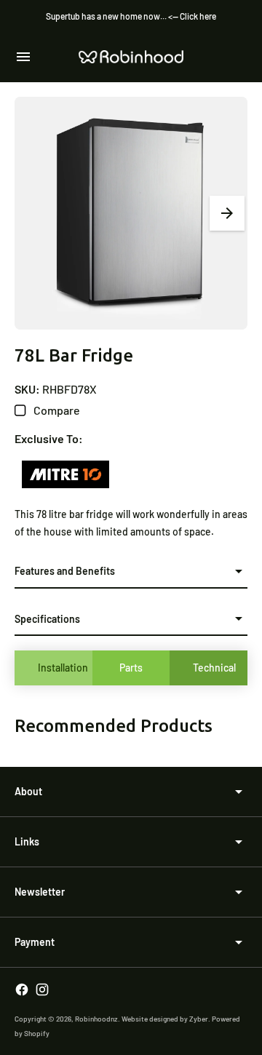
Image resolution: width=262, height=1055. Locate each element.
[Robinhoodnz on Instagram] (42, 989)
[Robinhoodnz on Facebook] (22, 989)
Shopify (36, 1033)
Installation (63, 667)
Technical (214, 667)
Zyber (198, 1018)
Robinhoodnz (96, 1018)
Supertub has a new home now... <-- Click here (131, 16)
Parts (131, 667)
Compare (55, 410)
